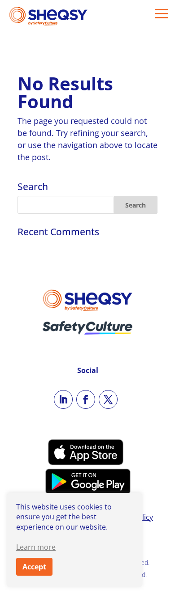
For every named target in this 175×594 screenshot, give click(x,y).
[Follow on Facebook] (85, 399)
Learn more (36, 547)
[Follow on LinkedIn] (63, 399)
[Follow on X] (108, 399)
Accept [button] (34, 567)
